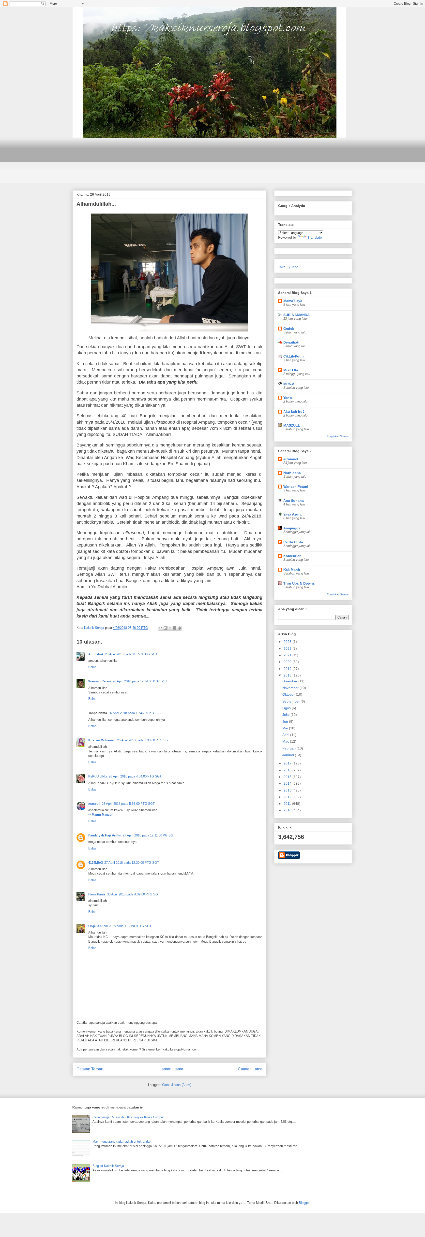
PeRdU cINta (97, 776)
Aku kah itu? (294, 412)
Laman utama (171, 1069)
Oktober (289, 694)
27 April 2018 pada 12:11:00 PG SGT (149, 835)
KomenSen (292, 556)
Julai (286, 715)
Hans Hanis (97, 894)
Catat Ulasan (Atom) (176, 1085)
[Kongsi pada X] (169, 628)
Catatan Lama (250, 1069)
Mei (285, 728)
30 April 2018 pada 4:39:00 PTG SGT (133, 894)
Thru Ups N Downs (299, 583)
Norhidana (292, 473)
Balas (92, 667)
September (291, 701)
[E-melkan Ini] (160, 628)
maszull (94, 803)
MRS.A (288, 384)
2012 (288, 797)
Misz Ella (290, 370)
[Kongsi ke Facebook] (174, 628)
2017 (288, 763)
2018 (288, 675)
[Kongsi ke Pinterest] (179, 628)
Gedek (288, 329)
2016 (288, 770)
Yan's (287, 398)
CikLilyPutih (293, 356)
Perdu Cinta (293, 542)
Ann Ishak (96, 654)
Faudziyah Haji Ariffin (104, 835)
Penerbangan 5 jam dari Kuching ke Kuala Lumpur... (129, 1117)
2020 (288, 662)
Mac (286, 741)
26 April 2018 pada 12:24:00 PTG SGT (140, 681)
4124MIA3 (95, 862)
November (291, 688)
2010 (288, 810)
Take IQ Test (288, 267)
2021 (288, 655)
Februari (289, 748)
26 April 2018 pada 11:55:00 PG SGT (131, 654)
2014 (288, 783)
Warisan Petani (99, 681)
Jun (285, 721)
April (286, 735)
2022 (288, 648)
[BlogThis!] (165, 628)
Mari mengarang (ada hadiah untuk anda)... (122, 1141)
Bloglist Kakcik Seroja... (109, 1166)
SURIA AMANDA (296, 315)
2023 (288, 642)
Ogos (287, 708)
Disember (290, 681)
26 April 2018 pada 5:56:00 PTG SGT (128, 803)
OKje (92, 926)
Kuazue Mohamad (102, 740)
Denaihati (291, 342)
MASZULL (291, 425)
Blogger (304, 1203)
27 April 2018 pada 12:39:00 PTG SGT (131, 862)
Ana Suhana (293, 501)
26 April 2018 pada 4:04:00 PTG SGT (135, 776)
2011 (288, 803)
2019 (288, 669)
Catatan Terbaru (90, 1069)
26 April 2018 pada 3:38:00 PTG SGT (143, 740)
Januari (288, 755)
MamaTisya (292, 301)
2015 (288, 777)
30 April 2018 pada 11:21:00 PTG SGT (124, 926)
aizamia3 (290, 459)
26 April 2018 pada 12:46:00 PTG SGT (135, 713)
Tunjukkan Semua (338, 436)
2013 (288, 790)
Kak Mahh (291, 570)
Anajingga (292, 528)
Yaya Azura (292, 514)
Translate (314, 237)
